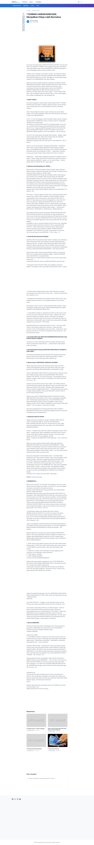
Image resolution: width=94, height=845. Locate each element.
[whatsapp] (23, 22)
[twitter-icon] (15, 799)
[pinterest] (23, 27)
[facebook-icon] (12, 799)
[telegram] (23, 24)
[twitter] (23, 19)
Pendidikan (38, 2)
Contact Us (25, 2)
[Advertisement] (47, 34)
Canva (31, 2)
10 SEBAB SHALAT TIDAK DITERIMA (36, 728)
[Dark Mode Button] (78, 2)
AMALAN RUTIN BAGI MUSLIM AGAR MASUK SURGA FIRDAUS (57, 729)
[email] (23, 30)
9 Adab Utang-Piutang (36, 477)
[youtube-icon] (20, 799)
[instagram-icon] (17, 799)
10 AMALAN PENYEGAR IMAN (34, 748)
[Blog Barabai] (16, 2)
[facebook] (23, 17)
